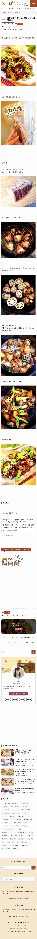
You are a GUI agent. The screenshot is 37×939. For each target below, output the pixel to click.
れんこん (22, 27)
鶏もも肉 (6, 848)
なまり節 (19, 23)
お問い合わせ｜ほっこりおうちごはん (18, 928)
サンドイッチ (16, 819)
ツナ (26, 822)
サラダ (5, 819)
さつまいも (7, 27)
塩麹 (21, 835)
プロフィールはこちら (18, 693)
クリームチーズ (8, 816)
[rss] (28, 922)
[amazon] (30, 699)
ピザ (24, 826)
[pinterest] (23, 699)
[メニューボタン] (33, 3)
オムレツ (6, 813)
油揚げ (21, 839)
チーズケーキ (16, 822)
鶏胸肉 (16, 848)
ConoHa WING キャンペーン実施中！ (18, 898)
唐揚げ (14, 835)
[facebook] (6, 699)
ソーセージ (27, 819)
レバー (17, 829)
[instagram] (13, 699)
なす (24, 806)
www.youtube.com (7, 535)
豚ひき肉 (6, 842)
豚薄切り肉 (6, 845)
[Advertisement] (18, 588)
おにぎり (6, 803)
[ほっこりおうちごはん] (18, 3)
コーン (29, 816)
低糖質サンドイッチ (9, 832)
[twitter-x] (9, 699)
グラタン (20, 816)
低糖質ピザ (22, 832)
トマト (5, 826)
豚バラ (15, 842)
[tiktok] (16, 699)
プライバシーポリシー (22, 925)
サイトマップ (12, 925)
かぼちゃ (25, 803)
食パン (16, 845)
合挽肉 (5, 835)
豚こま (30, 839)
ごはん (5, 806)
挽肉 (4, 839)
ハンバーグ (15, 826)
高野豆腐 (25, 845)
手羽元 (30, 835)
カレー (15, 813)
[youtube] (27, 699)
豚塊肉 (24, 842)
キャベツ (25, 813)
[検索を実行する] (33, 652)
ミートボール (7, 829)
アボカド (26, 810)
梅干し (13, 839)
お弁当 (15, 803)
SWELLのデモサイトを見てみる (18, 916)
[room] (20, 699)
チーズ (5, 822)
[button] (3, 642)
